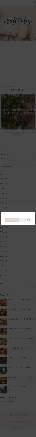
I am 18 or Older (11, 220)
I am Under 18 (25, 220)
